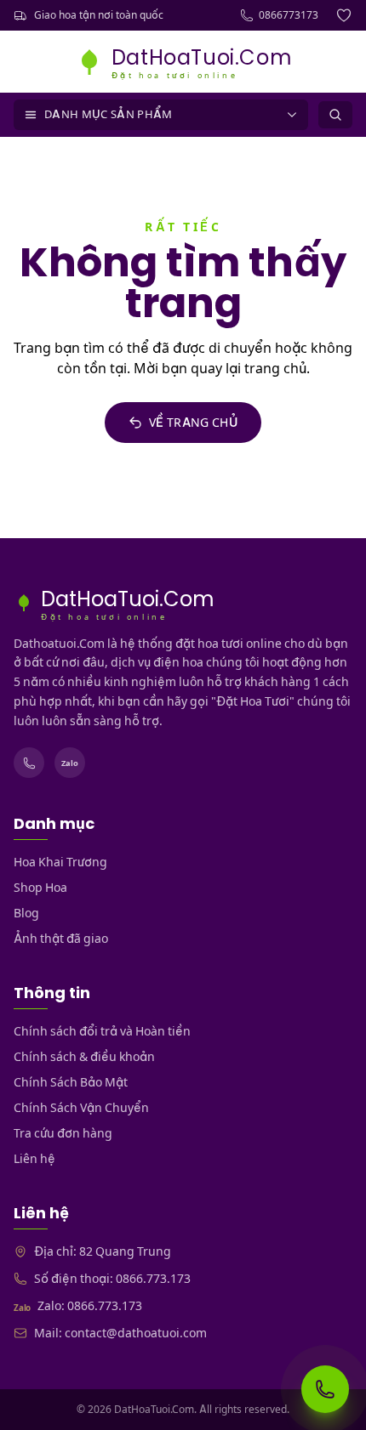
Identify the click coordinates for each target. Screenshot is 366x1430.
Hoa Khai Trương (60, 862)
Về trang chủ (193, 422)
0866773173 (288, 15)
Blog (26, 913)
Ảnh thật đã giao (61, 938)
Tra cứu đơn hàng (63, 1133)
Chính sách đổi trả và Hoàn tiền (102, 1031)
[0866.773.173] (29, 762)
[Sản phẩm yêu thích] (343, 15)
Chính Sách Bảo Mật (71, 1082)
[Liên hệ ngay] (325, 1389)
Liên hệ (34, 1158)
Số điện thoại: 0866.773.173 (112, 1278)
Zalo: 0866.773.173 (89, 1306)
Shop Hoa (40, 887)
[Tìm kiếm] (335, 114)
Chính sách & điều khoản (84, 1056)
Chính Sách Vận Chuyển (81, 1107)
